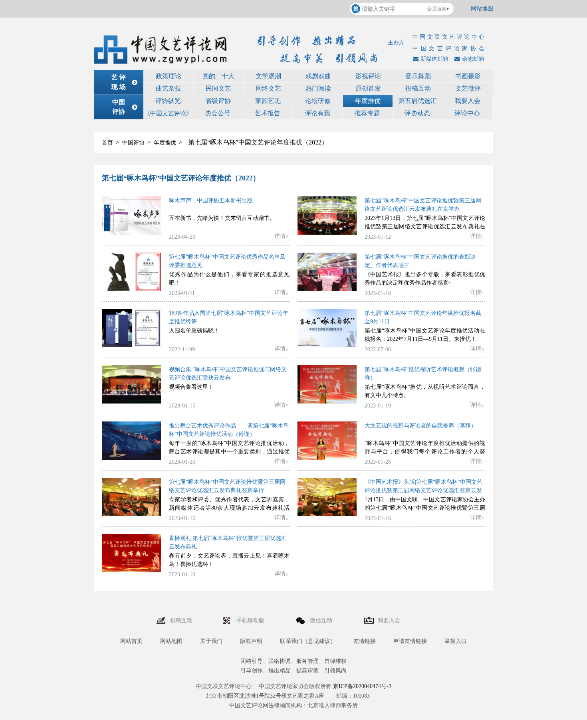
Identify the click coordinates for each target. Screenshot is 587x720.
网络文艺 (268, 88)
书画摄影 (468, 76)
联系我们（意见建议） (308, 641)
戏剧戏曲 (318, 76)
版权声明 (251, 641)
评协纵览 (168, 100)
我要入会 (467, 100)
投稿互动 (418, 88)
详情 (280, 236)
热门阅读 (318, 88)
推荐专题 (367, 113)
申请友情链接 (410, 641)
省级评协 (218, 100)
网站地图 (482, 9)
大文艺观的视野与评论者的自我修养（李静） (420, 426)
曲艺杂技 (168, 88)
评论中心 (467, 113)
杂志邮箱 (473, 59)
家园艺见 (268, 100)
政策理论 (168, 76)
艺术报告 (267, 113)
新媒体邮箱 (434, 59)
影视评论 (368, 76)
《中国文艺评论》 (168, 113)
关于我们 (211, 641)
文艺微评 (468, 88)
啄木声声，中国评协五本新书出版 (211, 201)
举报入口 (455, 641)
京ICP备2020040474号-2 (362, 686)
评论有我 (317, 113)
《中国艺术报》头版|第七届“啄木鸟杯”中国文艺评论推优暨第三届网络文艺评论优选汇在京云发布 (423, 490)
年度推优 (368, 100)
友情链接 (364, 641)
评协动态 (417, 113)
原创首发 (368, 88)
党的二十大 (218, 76)
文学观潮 (268, 76)
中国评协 (133, 143)
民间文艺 (218, 88)
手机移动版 (251, 620)
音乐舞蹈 (418, 76)
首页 (107, 143)
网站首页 (131, 641)
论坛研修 (318, 100)
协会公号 (217, 113)
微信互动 (322, 620)
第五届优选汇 (418, 100)
